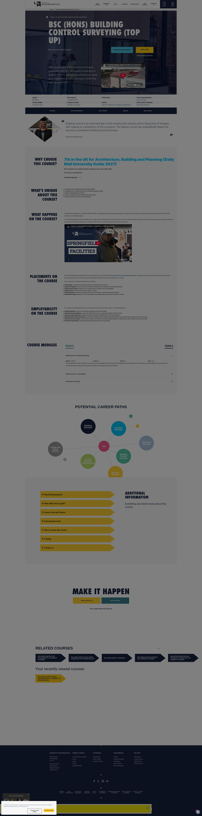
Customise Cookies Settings (34, 811)
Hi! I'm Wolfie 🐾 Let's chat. (192, 807)
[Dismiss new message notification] (199, 806)
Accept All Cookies (49, 810)
